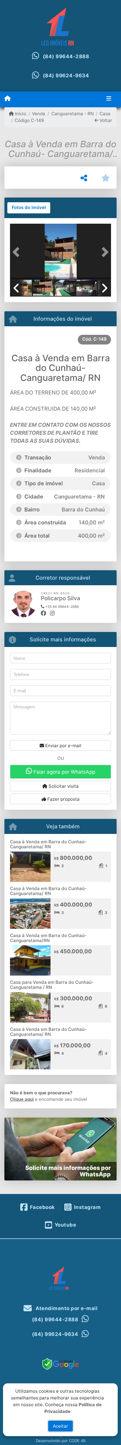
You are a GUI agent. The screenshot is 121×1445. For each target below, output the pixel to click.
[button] (17, 252)
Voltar (105, 120)
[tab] (28, 207)
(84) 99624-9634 (66, 75)
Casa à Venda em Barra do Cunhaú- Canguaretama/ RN (48, 844)
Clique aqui (22, 1099)
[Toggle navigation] (109, 99)
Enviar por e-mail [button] (62, 745)
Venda (38, 113)
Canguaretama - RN (72, 113)
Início (20, 113)
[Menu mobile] (7, 98)
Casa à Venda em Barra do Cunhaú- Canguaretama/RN (48, 938)
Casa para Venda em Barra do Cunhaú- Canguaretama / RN (52, 984)
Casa (105, 113)
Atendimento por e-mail (66, 1308)
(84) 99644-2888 (66, 56)
